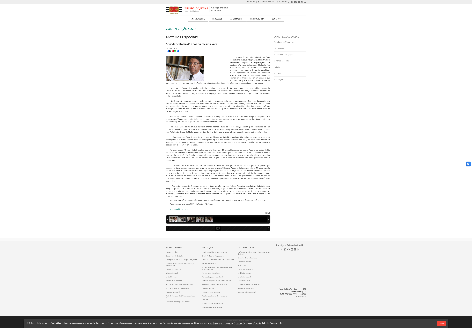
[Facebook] (285, 250)
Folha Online (242, 266)
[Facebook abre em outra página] (292, 2)
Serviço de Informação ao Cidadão (178, 302)
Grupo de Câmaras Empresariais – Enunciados (218, 260)
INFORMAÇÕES (236, 19)
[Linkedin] (298, 250)
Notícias (277, 67)
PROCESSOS (217, 19)
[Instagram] (295, 250)
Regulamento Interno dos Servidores (214, 296)
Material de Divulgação (283, 54)
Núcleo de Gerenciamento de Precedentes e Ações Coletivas (217, 268)
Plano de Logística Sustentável (212, 277)
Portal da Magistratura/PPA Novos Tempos (216, 281)
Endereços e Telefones (173, 269)
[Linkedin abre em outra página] (304, 2)
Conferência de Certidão (174, 256)
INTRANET (251, 2)
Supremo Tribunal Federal (247, 292)
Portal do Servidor (208, 288)
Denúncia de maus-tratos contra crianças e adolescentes (180, 265)
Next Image (268, 228)
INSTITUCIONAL (198, 19)
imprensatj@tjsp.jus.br (179, 209)
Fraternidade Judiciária (245, 269)
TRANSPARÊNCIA (257, 19)
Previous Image (167, 228)
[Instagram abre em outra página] (301, 2)
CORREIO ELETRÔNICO (266, 2)
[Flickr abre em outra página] (298, 2)
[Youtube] (288, 250)
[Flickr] (292, 250)
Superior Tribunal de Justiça (247, 288)
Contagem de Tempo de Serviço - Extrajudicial (181, 260)
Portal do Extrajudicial (173, 292)
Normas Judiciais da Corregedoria (177, 288)
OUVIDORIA (283, 2)
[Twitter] (282, 250)
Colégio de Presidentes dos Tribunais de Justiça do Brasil (254, 253)
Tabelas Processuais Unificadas (212, 304)
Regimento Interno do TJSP (211, 292)
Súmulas (205, 300)
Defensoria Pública (244, 262)
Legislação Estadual (244, 273)
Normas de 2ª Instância (174, 281)
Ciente (441, 323)
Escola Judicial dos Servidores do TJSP (215, 252)
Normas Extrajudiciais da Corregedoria (179, 285)
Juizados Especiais (172, 273)
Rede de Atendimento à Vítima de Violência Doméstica (180, 297)
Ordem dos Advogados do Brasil (249, 285)
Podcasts (277, 73)
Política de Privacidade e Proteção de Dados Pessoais (255, 323)
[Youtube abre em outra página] (295, 2)
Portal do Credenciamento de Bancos (214, 285)
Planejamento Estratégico (211, 273)
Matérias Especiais (281, 61)
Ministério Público (244, 281)
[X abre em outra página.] (288, 2)
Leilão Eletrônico (171, 277)
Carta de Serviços (172, 252)
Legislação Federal (244, 277)
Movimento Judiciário (209, 264)
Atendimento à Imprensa (284, 42)
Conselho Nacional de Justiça (248, 258)
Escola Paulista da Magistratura (213, 256)
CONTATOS (276, 19)
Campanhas (279, 48)
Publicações (279, 79)
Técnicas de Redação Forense (212, 307)
